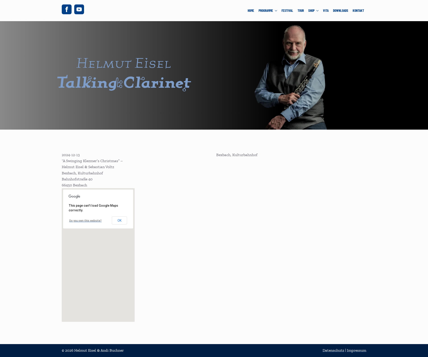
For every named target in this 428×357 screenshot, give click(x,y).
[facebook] (67, 9)
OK (119, 220)
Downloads (340, 10)
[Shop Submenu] (318, 10)
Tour (301, 10)
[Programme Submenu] (276, 10)
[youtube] (79, 9)
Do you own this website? (85, 220)
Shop (311, 10)
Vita (326, 10)
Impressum (356, 350)
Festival (287, 10)
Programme (266, 10)
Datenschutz (333, 350)
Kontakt (358, 10)
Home (251, 10)
